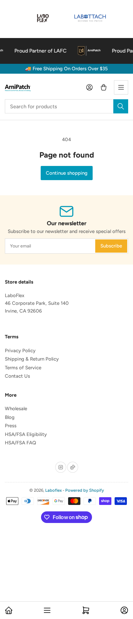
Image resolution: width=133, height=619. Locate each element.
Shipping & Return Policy (32, 359)
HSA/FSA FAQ (20, 443)
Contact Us (17, 376)
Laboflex (53, 490)
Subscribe (111, 246)
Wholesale (16, 408)
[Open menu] (121, 87)
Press (10, 426)
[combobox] (66, 106)
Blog (10, 417)
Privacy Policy (20, 350)
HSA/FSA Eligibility (26, 434)
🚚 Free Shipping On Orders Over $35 (66, 69)
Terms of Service (23, 368)
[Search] (121, 106)
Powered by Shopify (84, 490)
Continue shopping (66, 173)
